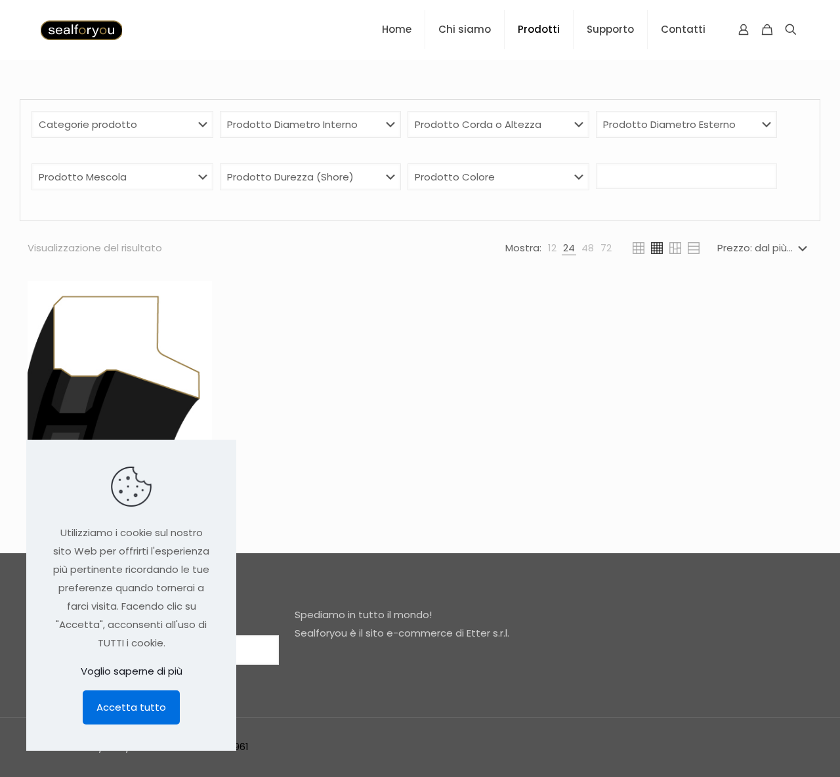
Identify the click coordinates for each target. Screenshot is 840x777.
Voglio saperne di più (131, 671)
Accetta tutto (131, 707)
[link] (552, 248)
